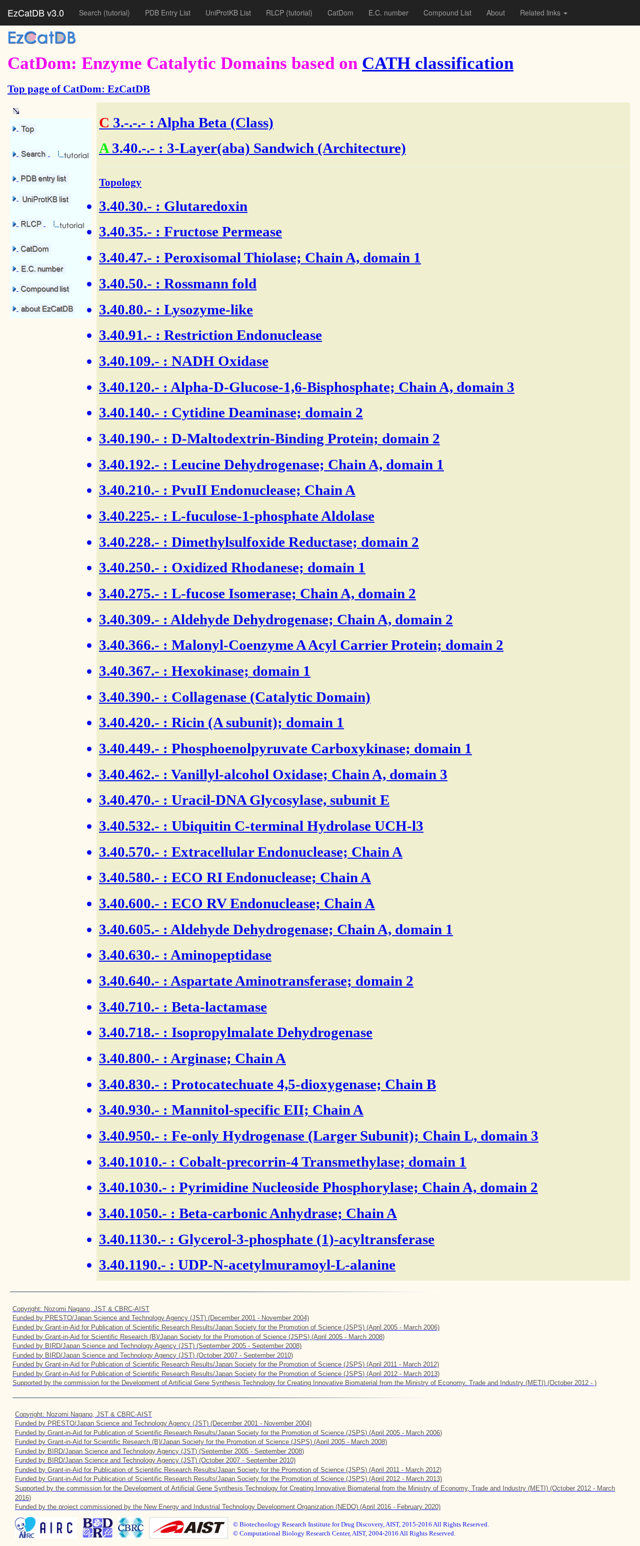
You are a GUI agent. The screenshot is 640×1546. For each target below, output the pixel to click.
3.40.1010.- (133, 1162)
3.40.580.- (129, 877)
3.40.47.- (125, 257)
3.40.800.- (129, 1058)
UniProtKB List (228, 12)
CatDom (341, 12)
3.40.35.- (125, 231)
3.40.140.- (129, 412)
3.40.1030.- (133, 1187)
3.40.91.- (125, 335)
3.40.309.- (129, 619)
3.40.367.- (129, 671)
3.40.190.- (129, 438)
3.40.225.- (129, 516)
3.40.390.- (129, 697)
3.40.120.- (129, 387)
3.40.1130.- (132, 1239)
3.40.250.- (129, 567)
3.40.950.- (129, 1136)
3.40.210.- (129, 490)
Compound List (448, 12)
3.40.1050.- (133, 1213)
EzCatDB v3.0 (36, 12)
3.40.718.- (129, 1032)
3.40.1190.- (132, 1265)
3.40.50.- (125, 283)
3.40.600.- (129, 903)
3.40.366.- (129, 645)
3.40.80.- (125, 309)
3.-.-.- (129, 122)
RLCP (276, 12)
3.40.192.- (129, 464)
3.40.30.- (125, 206)
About (495, 12)
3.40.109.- (129, 361)
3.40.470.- (129, 800)
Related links (541, 12)
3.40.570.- (129, 852)
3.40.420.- (129, 722)
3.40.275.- (129, 593)
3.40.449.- (129, 748)
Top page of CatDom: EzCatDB (79, 88)
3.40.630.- (129, 955)
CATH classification (438, 63)
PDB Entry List (167, 12)
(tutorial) (117, 12)
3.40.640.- (129, 981)
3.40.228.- (129, 542)
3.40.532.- (129, 826)
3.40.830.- (129, 1084)
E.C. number (388, 12)
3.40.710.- (129, 1007)
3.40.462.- (129, 774)
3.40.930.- (129, 1110)
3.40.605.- (129, 929)
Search (91, 12)
